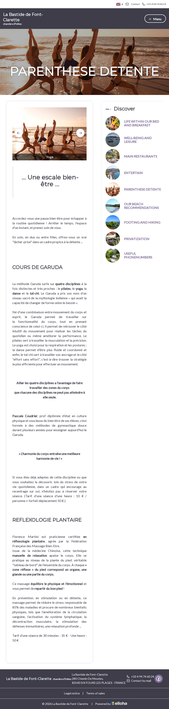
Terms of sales (95, 693)
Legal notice (72, 693)
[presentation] (18, 133)
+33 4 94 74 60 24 (142, 676)
